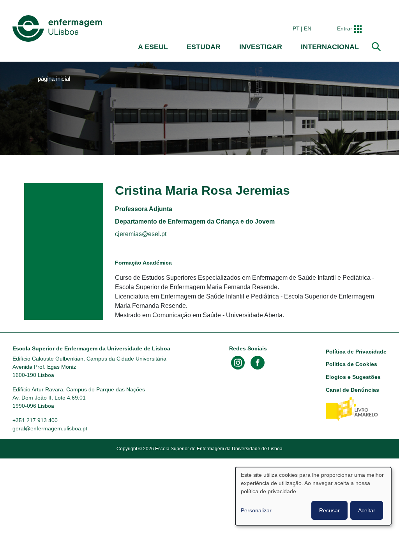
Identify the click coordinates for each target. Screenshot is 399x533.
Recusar (329, 510)
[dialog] (313, 496)
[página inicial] (58, 28)
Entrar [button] (344, 28)
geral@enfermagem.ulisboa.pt (49, 428)
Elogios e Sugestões (353, 377)
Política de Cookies (351, 364)
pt (296, 28)
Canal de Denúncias (352, 390)
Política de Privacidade (356, 351)
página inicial (54, 79)
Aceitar (366, 510)
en (307, 28)
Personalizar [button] (256, 510)
